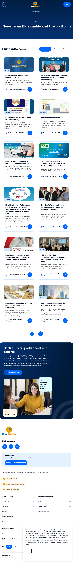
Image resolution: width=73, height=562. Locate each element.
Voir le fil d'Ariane (36, 11)
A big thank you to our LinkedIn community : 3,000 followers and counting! (54, 77)
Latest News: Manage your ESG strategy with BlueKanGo (54, 304)
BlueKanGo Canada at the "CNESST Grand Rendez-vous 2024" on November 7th (53, 163)
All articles (46, 49)
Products (65, 49)
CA (15, 547)
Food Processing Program (51, 118)
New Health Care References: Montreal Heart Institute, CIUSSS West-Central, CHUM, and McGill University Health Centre (17, 209)
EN (10, 547)
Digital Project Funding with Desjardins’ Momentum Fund (17, 162)
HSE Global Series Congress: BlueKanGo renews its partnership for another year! (53, 258)
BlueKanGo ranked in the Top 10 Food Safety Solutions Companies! (18, 305)
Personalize (36, 557)
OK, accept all (39, 551)
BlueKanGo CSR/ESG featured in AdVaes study (18, 119)
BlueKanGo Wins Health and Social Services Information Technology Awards (52, 207)
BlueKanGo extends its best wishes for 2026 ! (17, 76)
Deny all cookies (55, 551)
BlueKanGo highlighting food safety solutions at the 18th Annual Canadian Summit (17, 257)
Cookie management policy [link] (54, 557)
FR (3, 547)
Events (56, 49)
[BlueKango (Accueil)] (35, 4)
